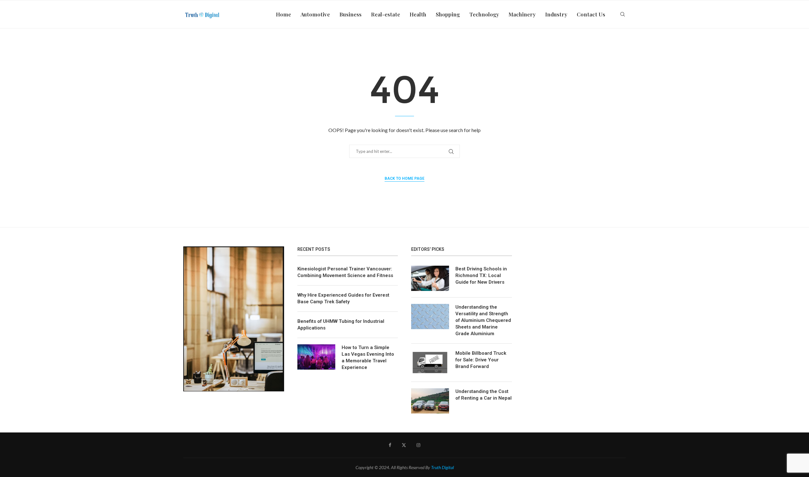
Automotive (315, 14)
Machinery (522, 14)
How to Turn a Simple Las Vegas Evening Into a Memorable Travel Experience (368, 357)
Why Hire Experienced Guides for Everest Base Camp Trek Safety (343, 298)
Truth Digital (442, 467)
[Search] (622, 14)
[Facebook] (390, 445)
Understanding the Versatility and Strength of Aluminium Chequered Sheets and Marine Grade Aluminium (483, 320)
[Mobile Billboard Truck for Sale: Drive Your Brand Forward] (430, 362)
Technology (484, 14)
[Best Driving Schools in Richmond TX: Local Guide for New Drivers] (430, 278)
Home (283, 14)
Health (418, 14)
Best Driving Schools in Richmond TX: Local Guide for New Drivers (481, 275)
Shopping (448, 14)
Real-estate (385, 14)
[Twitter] (404, 445)
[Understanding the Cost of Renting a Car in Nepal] (430, 401)
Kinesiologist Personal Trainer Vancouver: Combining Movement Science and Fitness (345, 272)
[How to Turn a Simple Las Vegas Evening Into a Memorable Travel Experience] (316, 357)
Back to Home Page (404, 178)
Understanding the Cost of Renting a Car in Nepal (483, 395)
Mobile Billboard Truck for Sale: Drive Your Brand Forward (480, 359)
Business (350, 14)
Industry (556, 14)
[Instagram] (418, 445)
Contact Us (591, 14)
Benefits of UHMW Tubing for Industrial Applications (340, 324)
